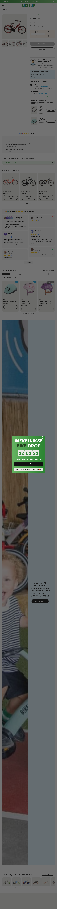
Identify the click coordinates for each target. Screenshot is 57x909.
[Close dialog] (43, 437)
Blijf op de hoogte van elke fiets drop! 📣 (28, 469)
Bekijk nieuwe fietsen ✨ (28, 464)
